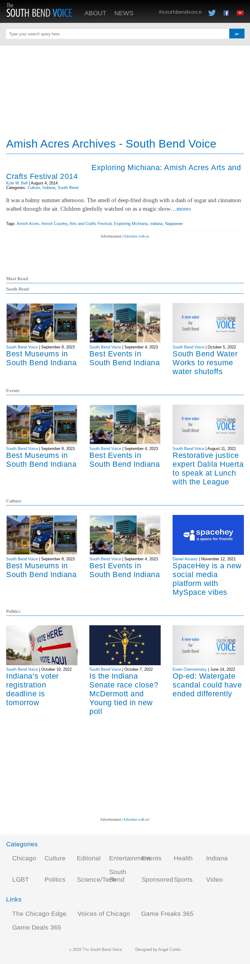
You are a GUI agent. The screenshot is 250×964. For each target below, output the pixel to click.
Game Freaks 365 (167, 913)
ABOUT (95, 13)
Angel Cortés (169, 949)
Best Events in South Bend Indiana (124, 358)
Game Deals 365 (36, 927)
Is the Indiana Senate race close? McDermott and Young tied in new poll (123, 694)
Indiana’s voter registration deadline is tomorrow (32, 689)
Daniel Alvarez (185, 559)
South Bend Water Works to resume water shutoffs (205, 362)
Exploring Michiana (131, 223)
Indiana (48, 187)
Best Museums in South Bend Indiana (41, 358)
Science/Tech (96, 879)
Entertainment (129, 858)
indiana (156, 223)
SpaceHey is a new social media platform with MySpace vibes (207, 578)
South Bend (68, 187)
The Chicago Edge (39, 913)
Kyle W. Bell (17, 183)
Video (214, 879)
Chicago (24, 858)
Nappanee (174, 223)
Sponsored (157, 879)
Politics (55, 879)
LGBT (20, 879)
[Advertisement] (125, 88)
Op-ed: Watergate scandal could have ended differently (207, 685)
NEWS (124, 13)
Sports (183, 879)
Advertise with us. (136, 236)
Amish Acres (28, 223)
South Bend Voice (22, 347)
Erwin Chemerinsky (190, 669)
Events (151, 858)
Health (183, 858)
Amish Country (54, 223)
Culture (33, 187)
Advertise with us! (136, 819)
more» (184, 208)
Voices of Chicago (103, 913)
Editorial (89, 858)
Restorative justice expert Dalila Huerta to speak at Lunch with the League (208, 468)
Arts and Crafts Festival (91, 223)
